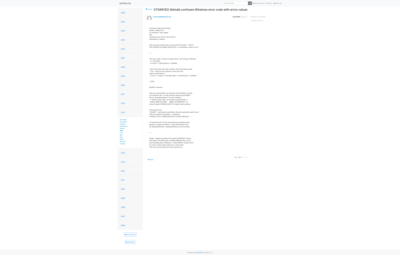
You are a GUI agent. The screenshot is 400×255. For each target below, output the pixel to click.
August (122, 128)
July (121, 130)
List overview (131, 234)
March (122, 139)
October (122, 124)
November (123, 122)
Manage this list (259, 3)
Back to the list (257, 20)
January (122, 144)
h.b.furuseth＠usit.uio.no (162, 17)
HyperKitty (199, 252)
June (121, 133)
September (123, 126)
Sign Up (279, 3)
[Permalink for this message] (246, 157)
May (121, 135)
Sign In (270, 3)
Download (130, 242)
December (123, 119)
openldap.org (125, 3)
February (123, 141)
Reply (151, 159)
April (121, 137)
